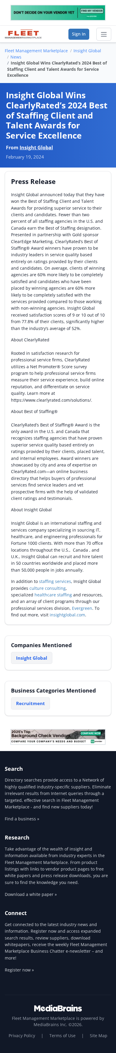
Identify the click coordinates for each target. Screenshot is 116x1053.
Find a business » (22, 819)
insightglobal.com (67, 615)
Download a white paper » (31, 894)
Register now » (19, 970)
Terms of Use (62, 1035)
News (15, 57)
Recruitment (30, 703)
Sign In (79, 34)
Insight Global (87, 50)
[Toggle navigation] (103, 34)
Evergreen (82, 608)
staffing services (55, 581)
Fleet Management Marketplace (36, 50)
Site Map (98, 1035)
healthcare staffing (53, 595)
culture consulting (47, 588)
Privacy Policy (22, 1035)
